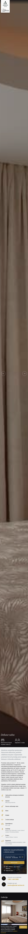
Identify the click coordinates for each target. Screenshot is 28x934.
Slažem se (23, 927)
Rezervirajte (14, 862)
